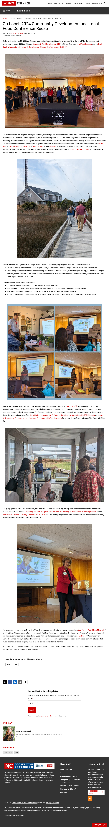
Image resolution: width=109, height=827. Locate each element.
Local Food (23, 10)
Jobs (62, 773)
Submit (31, 710)
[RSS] (90, 798)
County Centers (78, 3)
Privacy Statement (52, 803)
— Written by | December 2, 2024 (19, 33)
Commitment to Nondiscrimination (24, 803)
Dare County (70, 406)
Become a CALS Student (69, 786)
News (5, 18)
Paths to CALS (97, 3)
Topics (88, 3)
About (50, 3)
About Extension (66, 769)
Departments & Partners (69, 776)
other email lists (46, 716)
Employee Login (100, 825)
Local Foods (8, 752)
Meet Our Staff (59, 3)
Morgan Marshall (17, 33)
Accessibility (20, 815)
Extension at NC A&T (68, 789)
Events (68, 3)
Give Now (63, 792)
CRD (16, 752)
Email (30, 699)
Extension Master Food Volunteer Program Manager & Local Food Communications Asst (39, 735)
